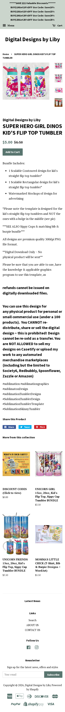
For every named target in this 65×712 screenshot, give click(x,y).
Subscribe (53, 674)
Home (6, 54)
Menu (10, 25)
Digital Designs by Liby (32, 39)
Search (32, 620)
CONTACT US (32, 630)
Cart (59, 25)
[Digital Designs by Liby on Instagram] (36, 648)
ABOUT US (32, 625)
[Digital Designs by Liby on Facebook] (29, 648)
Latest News (32, 601)
